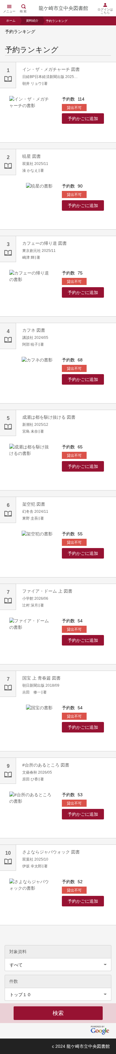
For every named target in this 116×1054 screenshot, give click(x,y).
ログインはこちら (105, 11)
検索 (23, 11)
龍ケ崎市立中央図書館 (63, 8)
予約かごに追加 (83, 118)
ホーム (10, 20)
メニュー (9, 11)
